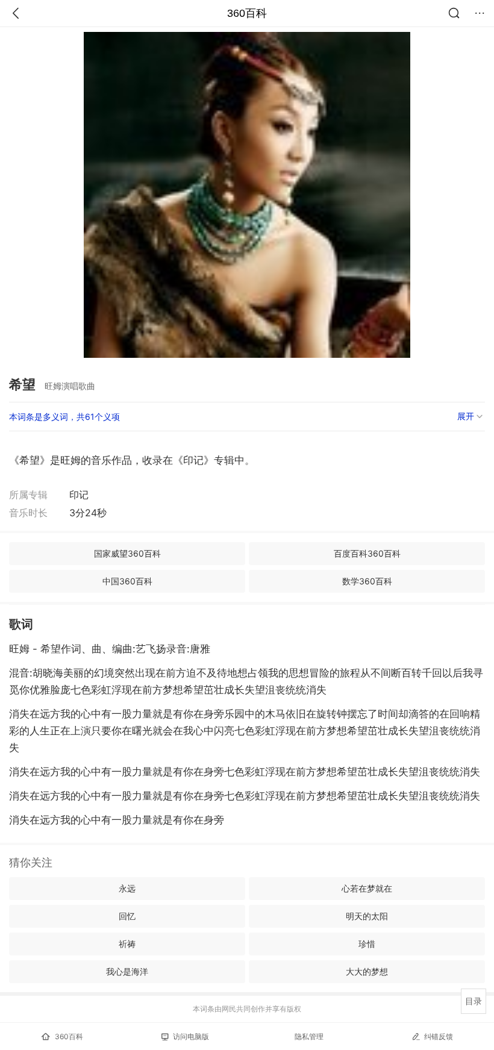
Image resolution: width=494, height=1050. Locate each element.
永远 (127, 888)
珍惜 (366, 944)
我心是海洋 (127, 971)
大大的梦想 (367, 971)
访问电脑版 (191, 1036)
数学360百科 (367, 581)
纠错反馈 (438, 1036)
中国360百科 (127, 581)
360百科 (247, 13)
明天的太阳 (367, 916)
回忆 (127, 916)
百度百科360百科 (367, 553)
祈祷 (127, 944)
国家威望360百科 (127, 553)
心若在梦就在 (367, 888)
